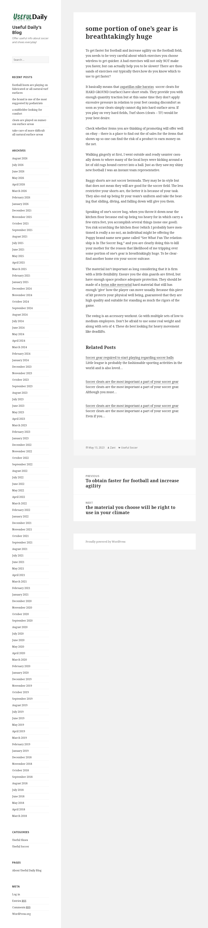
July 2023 (18, 399)
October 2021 (20, 536)
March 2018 (19, 816)
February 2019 (21, 744)
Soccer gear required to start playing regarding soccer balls (130, 357)
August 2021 (19, 549)
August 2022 (19, 471)
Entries (19, 901)
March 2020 (19, 659)
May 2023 (18, 412)
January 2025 (20, 282)
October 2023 (20, 379)
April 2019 (18, 731)
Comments (21, 907)
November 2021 (22, 529)
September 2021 (22, 542)
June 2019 (18, 718)
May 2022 (18, 490)
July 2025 (18, 243)
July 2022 (18, 477)
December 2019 (22, 679)
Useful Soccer (20, 846)
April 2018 (18, 809)
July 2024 (18, 321)
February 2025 (21, 275)
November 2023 (22, 373)
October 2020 (20, 614)
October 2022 (20, 458)
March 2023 (19, 425)
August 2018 (19, 783)
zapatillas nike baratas (137, 87)
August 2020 (19, 627)
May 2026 (18, 178)
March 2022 (19, 503)
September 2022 (22, 464)
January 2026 (20, 204)
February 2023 (21, 432)
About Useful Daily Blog (27, 870)
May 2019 (18, 725)
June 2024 (18, 327)
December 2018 (22, 757)
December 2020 (22, 601)
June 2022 (18, 484)
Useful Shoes (20, 840)
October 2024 (20, 301)
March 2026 (19, 191)
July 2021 (18, 555)
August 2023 (19, 393)
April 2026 (18, 184)
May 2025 (18, 256)
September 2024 (22, 308)
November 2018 (22, 764)
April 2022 (18, 497)
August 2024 (19, 314)
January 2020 (20, 672)
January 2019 (20, 751)
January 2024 (20, 360)
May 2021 (18, 568)
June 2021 (18, 562)
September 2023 (22, 386)
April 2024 (18, 340)
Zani (113, 447)
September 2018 (22, 777)
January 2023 (20, 438)
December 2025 (22, 210)
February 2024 (21, 353)
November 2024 (22, 295)
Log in (16, 894)
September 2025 (22, 230)
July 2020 (18, 633)
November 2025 (22, 217)
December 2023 (22, 366)
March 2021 (19, 581)
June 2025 (18, 249)
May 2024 (18, 334)
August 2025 (19, 236)
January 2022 (20, 516)
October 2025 (20, 223)
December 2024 (22, 288)
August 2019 (19, 705)
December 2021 (22, 523)
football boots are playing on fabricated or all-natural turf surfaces (30, 89)
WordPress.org (21, 914)
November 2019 (22, 685)
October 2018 (20, 770)
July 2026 (18, 165)
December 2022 (22, 445)
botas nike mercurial (116, 285)
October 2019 (20, 692)
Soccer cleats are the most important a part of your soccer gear (132, 382)
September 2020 (22, 620)
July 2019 (18, 711)
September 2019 (22, 698)
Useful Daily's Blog (26, 29)
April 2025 (18, 262)
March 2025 (19, 269)
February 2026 (21, 197)
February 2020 (21, 666)
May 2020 (18, 646)
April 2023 (18, 419)
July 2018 (18, 790)
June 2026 (18, 171)
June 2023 (18, 406)
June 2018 (18, 796)
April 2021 (18, 575)
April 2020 (18, 653)
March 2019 (19, 738)
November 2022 (22, 451)
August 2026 (19, 158)
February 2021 (21, 588)
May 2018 (18, 803)
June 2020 (18, 640)
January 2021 (20, 594)
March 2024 (19, 347)
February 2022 (21, 510)
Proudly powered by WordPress (105, 541)
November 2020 (22, 607)
